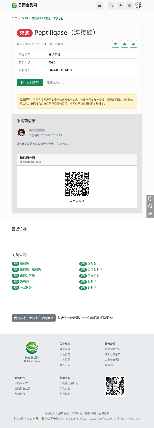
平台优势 (65, 354)
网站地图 (50, 413)
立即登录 (61, 143)
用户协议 (63, 413)
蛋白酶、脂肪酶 (27, 269)
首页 (15, 18)
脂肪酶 (21, 263)
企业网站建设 (113, 349)
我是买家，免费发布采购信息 (33, 318)
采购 (25, 18)
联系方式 (65, 365)
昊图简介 (65, 349)
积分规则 (65, 393)
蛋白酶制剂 (92, 269)
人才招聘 (65, 359)
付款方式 (65, 388)
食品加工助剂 (41, 18)
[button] (111, 5)
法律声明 (77, 413)
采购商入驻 (21, 383)
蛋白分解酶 (24, 275)
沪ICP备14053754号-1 (27, 418)
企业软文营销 (113, 359)
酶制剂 (58, 18)
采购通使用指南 (69, 383)
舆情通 (109, 365)
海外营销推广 (113, 354)
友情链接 (20, 393)
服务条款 (104, 413)
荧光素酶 (90, 275)
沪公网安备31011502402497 (62, 418)
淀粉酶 (89, 263)
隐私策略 (90, 413)
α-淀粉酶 (22, 287)
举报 (98, 103)
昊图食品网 (27, 5)
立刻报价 (32, 83)
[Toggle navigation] (99, 5)
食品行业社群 (22, 388)
